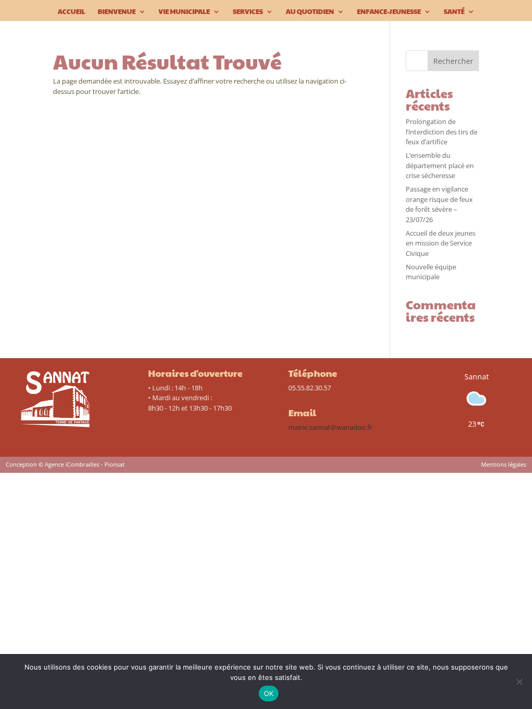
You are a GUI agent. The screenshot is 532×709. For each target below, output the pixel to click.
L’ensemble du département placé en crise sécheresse (440, 165)
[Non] (519, 681)
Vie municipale (184, 12)
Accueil (71, 12)
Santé (454, 12)
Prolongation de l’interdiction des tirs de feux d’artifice (441, 131)
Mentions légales (503, 464)
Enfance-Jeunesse (389, 12)
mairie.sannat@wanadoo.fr (330, 427)
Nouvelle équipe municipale (431, 272)
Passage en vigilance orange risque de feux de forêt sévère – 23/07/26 (439, 204)
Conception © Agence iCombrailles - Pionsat (65, 464)
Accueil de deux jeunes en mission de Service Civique (440, 243)
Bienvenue (117, 12)
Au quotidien (310, 12)
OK (269, 693)
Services (248, 12)
